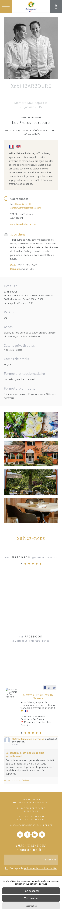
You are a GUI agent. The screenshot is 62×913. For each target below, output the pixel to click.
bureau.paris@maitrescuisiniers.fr (31, 825)
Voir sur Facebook (12, 780)
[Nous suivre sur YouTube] (42, 834)
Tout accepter (31, 890)
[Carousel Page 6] (40, 563)
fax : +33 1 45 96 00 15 (31, 819)
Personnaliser (31, 905)
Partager (26, 780)
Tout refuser (31, 898)
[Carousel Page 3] (29, 563)
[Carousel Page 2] (25, 563)
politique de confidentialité (40, 868)
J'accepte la (33, 868)
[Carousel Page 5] (36, 563)
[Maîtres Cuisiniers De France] (12, 693)
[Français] (12, 147)
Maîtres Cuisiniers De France (28, 738)
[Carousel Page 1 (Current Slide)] (21, 563)
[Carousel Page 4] (32, 563)
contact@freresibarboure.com (25, 207)
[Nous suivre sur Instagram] (20, 834)
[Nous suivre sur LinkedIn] (34, 834)
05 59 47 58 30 (23, 203)
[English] (19, 147)
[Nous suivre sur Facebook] (27, 834)
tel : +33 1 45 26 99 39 (31, 816)
